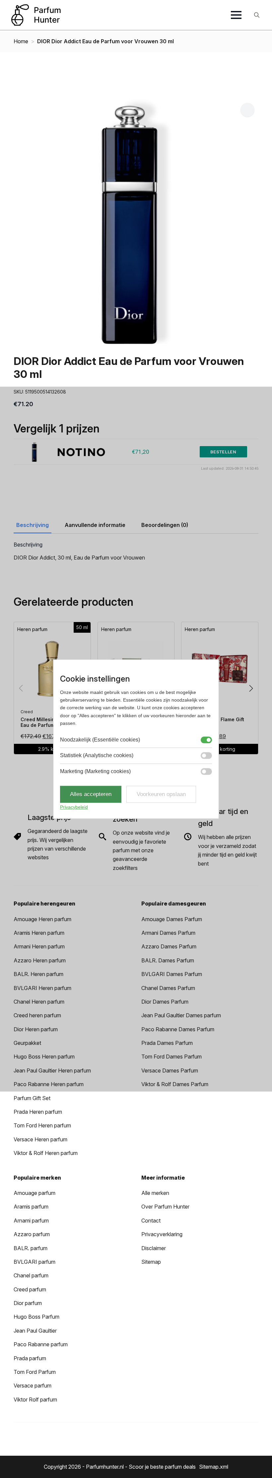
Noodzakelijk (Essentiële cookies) (100, 739)
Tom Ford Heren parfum (42, 1125)
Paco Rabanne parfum (41, 1344)
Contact (151, 1220)
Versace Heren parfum (40, 1139)
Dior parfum (28, 1303)
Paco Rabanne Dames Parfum (177, 1029)
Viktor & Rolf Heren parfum (46, 1153)
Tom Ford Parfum (35, 1372)
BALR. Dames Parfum (167, 960)
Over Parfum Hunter (165, 1206)
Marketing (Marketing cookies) (95, 771)
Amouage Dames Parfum (171, 919)
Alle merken (155, 1193)
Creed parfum (30, 1289)
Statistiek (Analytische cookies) (96, 755)
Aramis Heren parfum (39, 932)
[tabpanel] (136, 552)
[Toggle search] (256, 15)
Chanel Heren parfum (39, 1001)
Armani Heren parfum (39, 946)
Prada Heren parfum (38, 1111)
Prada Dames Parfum (167, 1043)
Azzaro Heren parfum (40, 960)
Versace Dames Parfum (169, 1070)
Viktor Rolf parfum (35, 1399)
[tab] (32, 525)
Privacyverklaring (161, 1234)
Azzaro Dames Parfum (168, 946)
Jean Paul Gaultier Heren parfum (52, 1070)
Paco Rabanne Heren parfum (49, 1084)
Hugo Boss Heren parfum (44, 1056)
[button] (247, 110)
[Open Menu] (236, 15)
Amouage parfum (34, 1193)
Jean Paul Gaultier (35, 1330)
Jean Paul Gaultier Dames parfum (181, 1015)
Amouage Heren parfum (42, 919)
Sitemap (151, 1261)
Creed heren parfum (37, 1015)
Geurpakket (27, 1043)
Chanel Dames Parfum (168, 988)
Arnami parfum (31, 1220)
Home (21, 41)
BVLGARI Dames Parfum (171, 974)
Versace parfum (32, 1385)
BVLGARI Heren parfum (42, 988)
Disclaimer (153, 1248)
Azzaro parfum (32, 1234)
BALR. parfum (30, 1248)
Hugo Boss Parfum (36, 1316)
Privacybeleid (74, 807)
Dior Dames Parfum (164, 1001)
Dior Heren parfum (36, 1029)
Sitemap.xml (213, 1466)
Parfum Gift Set (32, 1098)
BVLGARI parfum (34, 1261)
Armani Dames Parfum (168, 932)
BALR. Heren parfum (38, 974)
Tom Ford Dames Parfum (171, 1056)
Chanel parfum (31, 1275)
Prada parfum (30, 1358)
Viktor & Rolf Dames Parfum (174, 1084)
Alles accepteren (90, 794)
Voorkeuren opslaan (161, 794)
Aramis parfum (31, 1206)
